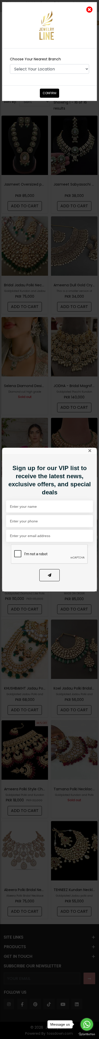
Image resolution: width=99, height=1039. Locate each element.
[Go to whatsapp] (86, 1024)
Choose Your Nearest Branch (35, 59)
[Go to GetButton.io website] (87, 1033)
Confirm (49, 93)
